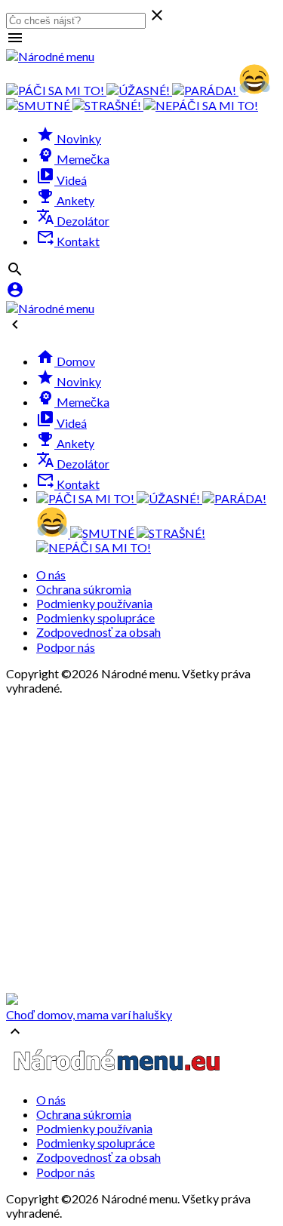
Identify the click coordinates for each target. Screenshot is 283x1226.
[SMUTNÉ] (39, 105)
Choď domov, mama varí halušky (89, 1014)
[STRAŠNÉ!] (107, 105)
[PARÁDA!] (205, 90)
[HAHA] (254, 90)
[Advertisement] (141, 843)
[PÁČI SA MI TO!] (56, 90)
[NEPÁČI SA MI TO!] (200, 105)
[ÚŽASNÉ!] (139, 90)
